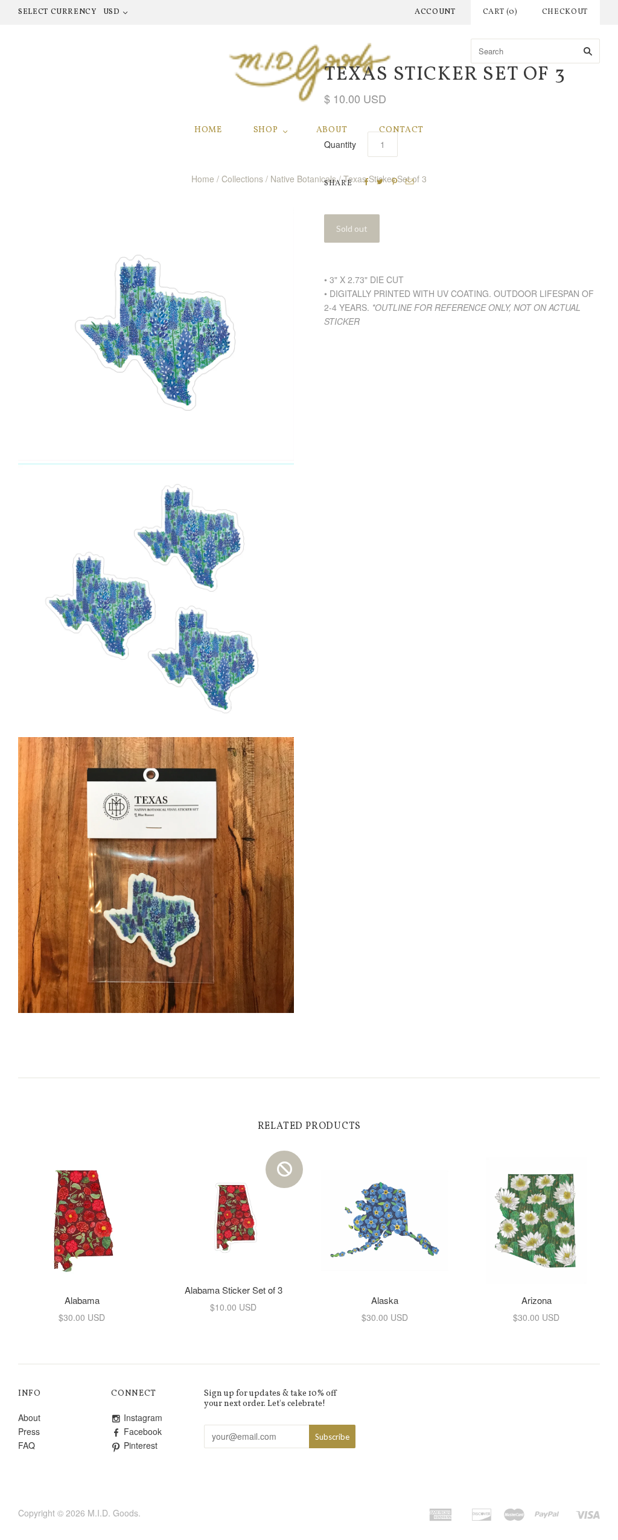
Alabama (82, 1300)
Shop (265, 130)
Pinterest (141, 1445)
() (500, 12)
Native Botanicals (303, 179)
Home (208, 130)
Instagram (143, 1417)
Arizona (536, 1300)
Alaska (384, 1300)
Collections (242, 179)
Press (29, 1431)
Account (435, 12)
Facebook (143, 1431)
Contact (401, 130)
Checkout (565, 12)
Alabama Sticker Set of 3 (233, 1289)
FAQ (26, 1445)
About (332, 130)
